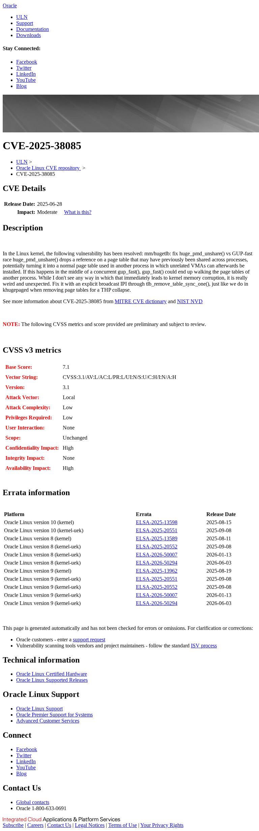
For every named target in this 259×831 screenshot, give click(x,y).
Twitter (23, 68)
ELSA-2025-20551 (156, 530)
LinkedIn (26, 74)
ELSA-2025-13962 (156, 571)
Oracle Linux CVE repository (48, 168)
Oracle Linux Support (39, 708)
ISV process (204, 645)
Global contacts (32, 802)
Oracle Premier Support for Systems (54, 714)
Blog (21, 86)
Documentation (32, 29)
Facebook (26, 62)
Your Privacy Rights (161, 825)
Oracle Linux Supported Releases (52, 680)
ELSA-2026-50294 (156, 563)
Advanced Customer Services (47, 721)
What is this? (77, 212)
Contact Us (59, 825)
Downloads (28, 35)
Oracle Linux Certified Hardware (51, 674)
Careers (35, 825)
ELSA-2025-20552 (156, 546)
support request (89, 639)
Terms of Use (122, 825)
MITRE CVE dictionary (141, 301)
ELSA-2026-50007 (156, 554)
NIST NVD (190, 301)
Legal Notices (90, 825)
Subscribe (13, 825)
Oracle (10, 5)
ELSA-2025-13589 (156, 538)
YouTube (26, 80)
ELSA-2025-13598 (156, 522)
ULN (22, 17)
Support (24, 23)
